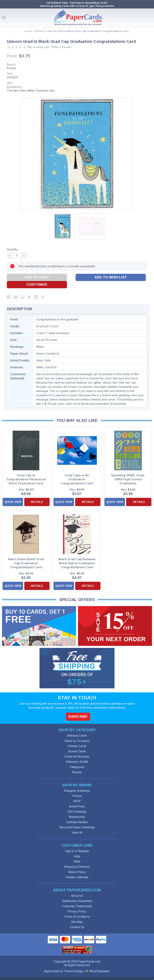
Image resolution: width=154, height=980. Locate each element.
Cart (150, 18)
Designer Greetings (77, 790)
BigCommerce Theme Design (63, 971)
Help (77, 856)
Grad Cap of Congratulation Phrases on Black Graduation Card (26, 479)
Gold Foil (51, 367)
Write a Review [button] (61, 47)
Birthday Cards (77, 735)
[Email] (16, 297)
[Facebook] (9, 297)
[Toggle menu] (4, 18)
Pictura (11, 68)
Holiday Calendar (77, 877)
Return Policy (77, 872)
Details (37, 501)
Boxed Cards (77, 751)
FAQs (77, 861)
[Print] (22, 297)
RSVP (77, 801)
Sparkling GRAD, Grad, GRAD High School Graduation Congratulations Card (128, 479)
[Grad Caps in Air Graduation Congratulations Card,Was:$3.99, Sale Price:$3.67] (77, 450)
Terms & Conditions (77, 916)
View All (77, 832)
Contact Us (77, 927)
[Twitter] (29, 297)
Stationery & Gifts (77, 761)
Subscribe (78, 716)
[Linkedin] (36, 297)
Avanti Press (77, 806)
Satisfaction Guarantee (77, 901)
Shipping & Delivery (77, 866)
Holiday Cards (77, 746)
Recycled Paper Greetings (77, 827)
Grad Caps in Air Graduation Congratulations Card (77, 479)
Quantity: (12, 249)
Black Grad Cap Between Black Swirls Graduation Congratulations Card (77, 563)
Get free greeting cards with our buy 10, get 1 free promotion (77, 5)
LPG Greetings (77, 811)
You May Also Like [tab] (77, 420)
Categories (77, 767)
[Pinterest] (43, 297)
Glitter (40, 367)
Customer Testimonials (77, 906)
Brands (77, 772)
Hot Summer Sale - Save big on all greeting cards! (77, 2)
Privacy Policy (77, 911)
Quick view (12, 501)
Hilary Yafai (43, 360)
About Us (77, 895)
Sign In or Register (77, 851)
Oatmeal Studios (77, 822)
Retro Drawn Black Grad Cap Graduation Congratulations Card (26, 563)
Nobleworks (77, 816)
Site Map (77, 921)
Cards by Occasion (77, 740)
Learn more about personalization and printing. (96, 403)
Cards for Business (77, 756)
